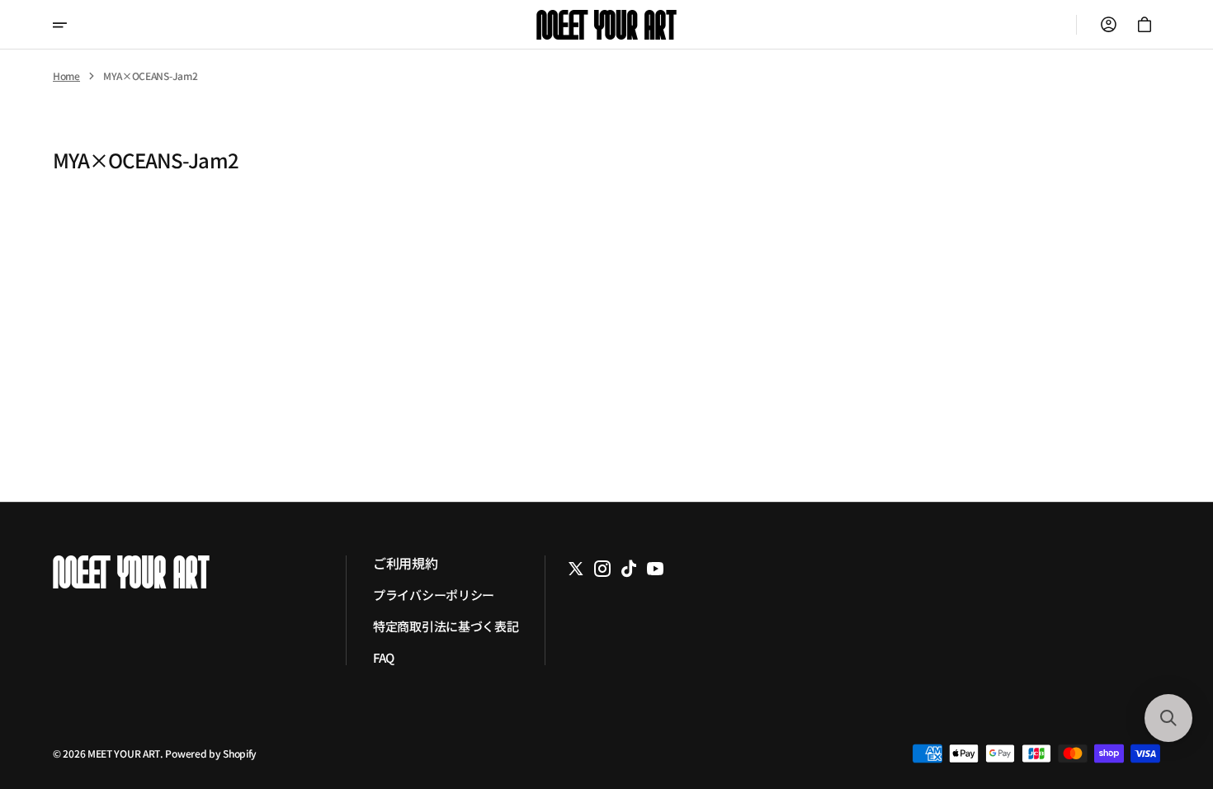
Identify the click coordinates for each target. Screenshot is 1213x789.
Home (66, 76)
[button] (1108, 25)
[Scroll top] (1167, 685)
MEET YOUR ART (123, 753)
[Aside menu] (71, 25)
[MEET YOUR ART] (606, 25)
